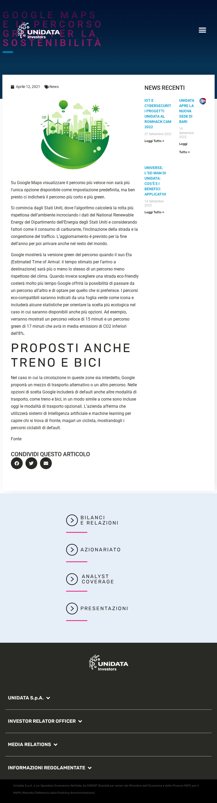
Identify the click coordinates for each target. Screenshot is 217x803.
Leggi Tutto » (154, 141)
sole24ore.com (36, 438)
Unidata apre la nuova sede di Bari (186, 111)
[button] (202, 30)
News (54, 87)
